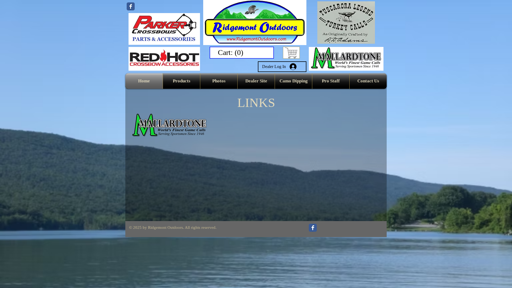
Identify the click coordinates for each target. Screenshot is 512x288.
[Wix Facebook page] (131, 6)
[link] (231, 52)
